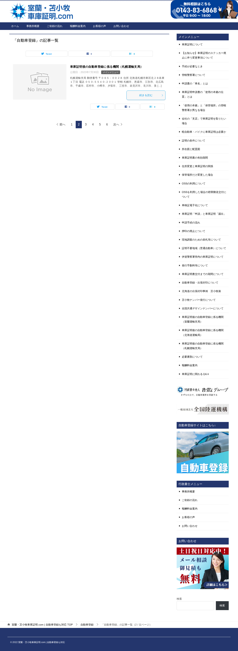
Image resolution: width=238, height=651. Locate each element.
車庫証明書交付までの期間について (202, 274)
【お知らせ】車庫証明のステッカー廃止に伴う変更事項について (204, 55)
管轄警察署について (193, 74)
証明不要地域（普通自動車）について (204, 248)
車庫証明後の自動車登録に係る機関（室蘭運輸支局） (202, 319)
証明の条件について (193, 140)
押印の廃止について (193, 231)
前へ (62, 124)
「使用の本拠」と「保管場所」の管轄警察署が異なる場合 (204, 108)
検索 (179, 598)
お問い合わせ (121, 26)
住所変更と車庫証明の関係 (197, 166)
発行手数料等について (195, 265)
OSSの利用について (193, 183)
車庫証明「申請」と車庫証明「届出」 (204, 213)
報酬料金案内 (78, 26)
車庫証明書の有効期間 (195, 157)
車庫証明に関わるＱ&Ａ (195, 374)
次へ (116, 124)
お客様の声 (99, 26)
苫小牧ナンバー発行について (199, 299)
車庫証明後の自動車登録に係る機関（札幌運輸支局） (106, 66)
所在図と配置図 (191, 149)
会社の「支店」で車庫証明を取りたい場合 (204, 121)
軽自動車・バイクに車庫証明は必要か (204, 131)
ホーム (15, 26)
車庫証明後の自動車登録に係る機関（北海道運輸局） (202, 332)
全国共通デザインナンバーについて (202, 308)
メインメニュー (110, 72)
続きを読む (146, 95)
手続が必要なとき (192, 66)
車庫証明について (192, 44)
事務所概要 (32, 26)
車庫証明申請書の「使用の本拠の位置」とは (202, 94)
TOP (42, 624)
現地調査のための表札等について (201, 239)
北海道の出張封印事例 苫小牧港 (201, 291)
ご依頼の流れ (54, 26)
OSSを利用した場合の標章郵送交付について (204, 194)
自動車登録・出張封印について (200, 282)
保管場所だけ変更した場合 (197, 174)
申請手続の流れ (191, 222)
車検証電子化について (195, 205)
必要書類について (192, 356)
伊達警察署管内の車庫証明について (202, 256)
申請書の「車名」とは (195, 83)
